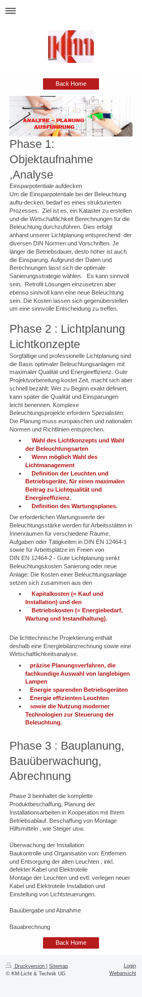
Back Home (71, 83)
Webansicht (122, 973)
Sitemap (58, 966)
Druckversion (29, 966)
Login (130, 966)
